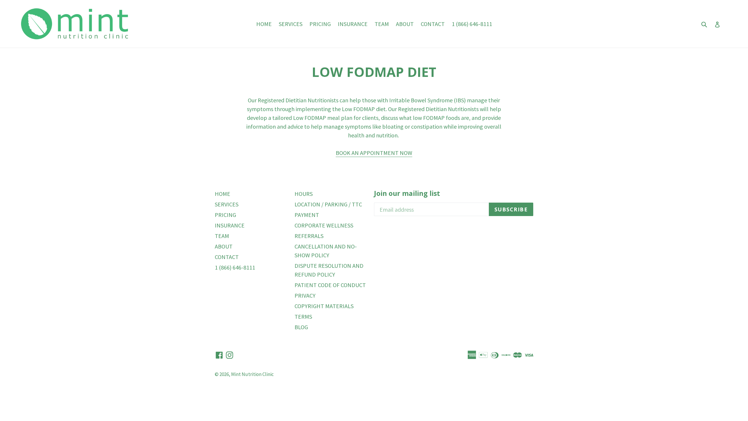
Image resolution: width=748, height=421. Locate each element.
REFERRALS (309, 235)
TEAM (382, 23)
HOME (264, 23)
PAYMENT (307, 214)
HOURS (304, 193)
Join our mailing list (407, 193)
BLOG (301, 327)
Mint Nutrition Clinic (252, 374)
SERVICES (290, 23)
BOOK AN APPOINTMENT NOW (374, 152)
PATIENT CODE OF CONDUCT (330, 285)
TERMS (303, 316)
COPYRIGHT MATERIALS (324, 306)
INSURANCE (353, 23)
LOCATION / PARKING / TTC (328, 204)
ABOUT (405, 23)
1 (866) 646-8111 (472, 23)
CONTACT (433, 23)
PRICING (320, 23)
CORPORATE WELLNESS (324, 225)
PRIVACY (305, 295)
